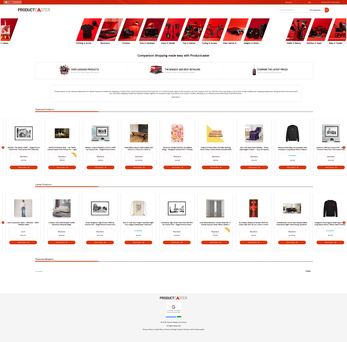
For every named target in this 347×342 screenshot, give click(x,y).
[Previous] (3, 31)
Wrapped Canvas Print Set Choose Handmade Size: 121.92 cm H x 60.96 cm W (320, 224)
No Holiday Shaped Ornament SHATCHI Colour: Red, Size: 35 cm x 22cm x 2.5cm (205, 224)
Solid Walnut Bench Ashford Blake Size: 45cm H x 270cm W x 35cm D (90, 149)
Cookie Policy (158, 329)
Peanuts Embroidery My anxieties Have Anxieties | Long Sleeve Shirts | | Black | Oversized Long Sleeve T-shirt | (243, 150)
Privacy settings (170, 329)
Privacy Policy (148, 329)
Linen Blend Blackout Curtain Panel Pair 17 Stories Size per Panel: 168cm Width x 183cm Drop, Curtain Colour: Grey (166, 225)
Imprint (180, 329)
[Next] (344, 31)
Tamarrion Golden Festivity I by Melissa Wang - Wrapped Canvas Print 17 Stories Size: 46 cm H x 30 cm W (128, 150)
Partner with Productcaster (194, 329)
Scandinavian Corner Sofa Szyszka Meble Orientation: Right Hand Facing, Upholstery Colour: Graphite (243, 225)
